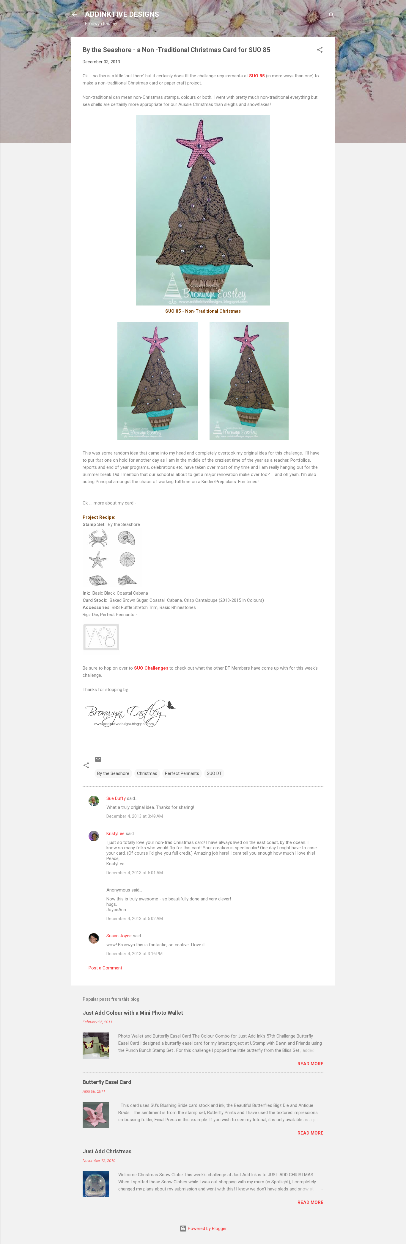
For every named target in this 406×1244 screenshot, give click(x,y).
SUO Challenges (151, 668)
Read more (310, 1063)
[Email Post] (98, 761)
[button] (319, 50)
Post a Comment (105, 968)
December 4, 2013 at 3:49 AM (134, 816)
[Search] (331, 16)
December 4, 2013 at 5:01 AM (134, 872)
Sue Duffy (116, 798)
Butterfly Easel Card (107, 1082)
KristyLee (115, 833)
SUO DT (214, 773)
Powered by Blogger (207, 1228)
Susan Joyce (119, 936)
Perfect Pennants (182, 773)
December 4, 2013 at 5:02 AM (134, 918)
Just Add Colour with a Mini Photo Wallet (133, 1013)
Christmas (147, 773)
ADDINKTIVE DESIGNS (122, 14)
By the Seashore (113, 773)
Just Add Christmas (107, 1151)
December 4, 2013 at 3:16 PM (134, 953)
